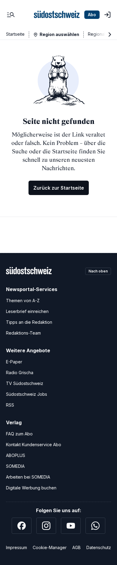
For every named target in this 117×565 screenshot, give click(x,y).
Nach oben (98, 271)
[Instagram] (46, 526)
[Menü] (11, 15)
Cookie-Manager (50, 547)
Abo (92, 14)
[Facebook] (22, 526)
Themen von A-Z (23, 300)
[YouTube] (71, 526)
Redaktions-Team (23, 332)
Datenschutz (98, 547)
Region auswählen (59, 34)
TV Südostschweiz (24, 383)
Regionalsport (102, 34)
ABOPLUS (15, 455)
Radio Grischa (19, 372)
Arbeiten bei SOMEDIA (28, 476)
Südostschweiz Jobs (26, 394)
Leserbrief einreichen (27, 311)
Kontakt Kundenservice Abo (33, 444)
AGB (76, 547)
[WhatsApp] (95, 526)
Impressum (16, 547)
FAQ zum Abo (19, 433)
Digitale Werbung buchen (31, 487)
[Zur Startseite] (57, 14)
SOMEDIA (15, 466)
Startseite (15, 34)
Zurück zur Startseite (58, 188)
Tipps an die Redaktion (29, 322)
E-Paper (14, 361)
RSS (10, 404)
